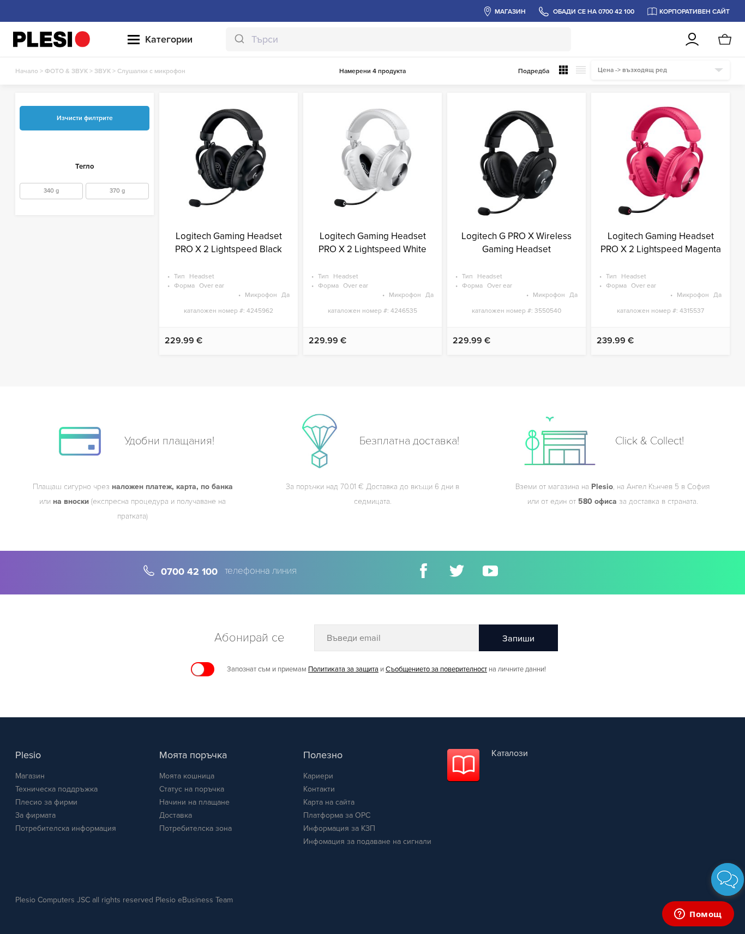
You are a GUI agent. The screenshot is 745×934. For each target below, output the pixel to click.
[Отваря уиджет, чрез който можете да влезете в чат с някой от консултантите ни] (698, 915)
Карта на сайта (329, 802)
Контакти (319, 789)
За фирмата (35, 815)
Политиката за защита (343, 669)
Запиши (518, 638)
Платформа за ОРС (336, 815)
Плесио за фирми (46, 802)
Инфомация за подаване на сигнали (367, 841)
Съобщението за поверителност (436, 669)
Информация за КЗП (339, 828)
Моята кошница (186, 776)
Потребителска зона (195, 828)
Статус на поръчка (191, 789)
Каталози (509, 753)
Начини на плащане (194, 802)
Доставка (175, 815)
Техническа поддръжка (56, 789)
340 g (51, 190)
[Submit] (238, 39)
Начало (26, 71)
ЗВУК (102, 71)
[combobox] (398, 39)
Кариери (318, 776)
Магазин (30, 776)
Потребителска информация (65, 828)
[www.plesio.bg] (51, 39)
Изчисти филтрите (85, 118)
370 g (117, 190)
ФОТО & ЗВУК (66, 71)
